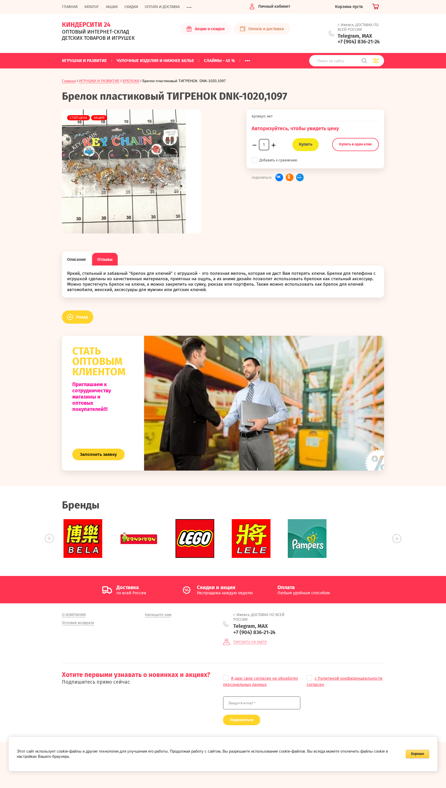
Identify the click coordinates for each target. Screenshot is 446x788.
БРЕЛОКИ (131, 81)
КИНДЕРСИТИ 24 (86, 25)
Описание (76, 259)
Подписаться (241, 719)
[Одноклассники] (289, 177)
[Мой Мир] (300, 177)
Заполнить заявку (98, 454)
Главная (69, 81)
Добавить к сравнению (278, 160)
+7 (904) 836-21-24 (359, 41)
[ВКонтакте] (279, 177)
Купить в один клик (355, 144)
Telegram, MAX (355, 36)
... (247, 59)
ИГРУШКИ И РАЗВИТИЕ (99, 81)
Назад (82, 317)
